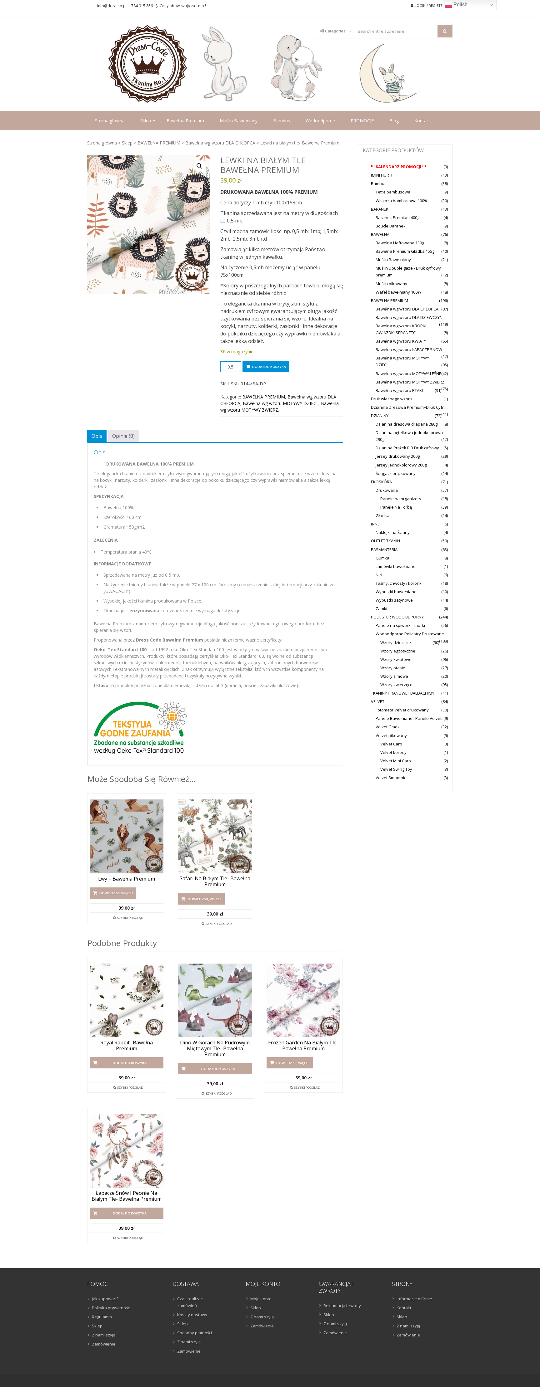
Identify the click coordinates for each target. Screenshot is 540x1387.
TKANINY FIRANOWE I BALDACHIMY (402, 693)
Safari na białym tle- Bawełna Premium (215, 881)
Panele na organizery (400, 498)
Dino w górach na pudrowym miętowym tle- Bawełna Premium (215, 1049)
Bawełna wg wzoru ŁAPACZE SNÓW (409, 349)
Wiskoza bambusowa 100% (402, 200)
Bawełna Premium (185, 121)
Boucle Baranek (391, 226)
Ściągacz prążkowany (396, 473)
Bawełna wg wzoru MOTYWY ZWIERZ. (410, 382)
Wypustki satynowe (394, 600)
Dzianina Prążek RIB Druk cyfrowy (407, 448)
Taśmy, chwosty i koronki (399, 583)
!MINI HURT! (381, 175)
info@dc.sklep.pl (112, 5)
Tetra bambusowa (393, 192)
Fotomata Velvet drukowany (402, 710)
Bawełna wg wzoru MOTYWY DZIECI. (280, 403)
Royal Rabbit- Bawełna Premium (126, 1046)
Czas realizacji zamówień (190, 1302)
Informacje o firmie (414, 1299)
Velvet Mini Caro (395, 761)
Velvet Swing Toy (396, 769)
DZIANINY (379, 415)
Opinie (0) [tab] (123, 435)
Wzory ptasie (392, 668)
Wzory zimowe (394, 676)
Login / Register (430, 5)
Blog (394, 121)
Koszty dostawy (192, 1314)
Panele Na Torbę (396, 507)
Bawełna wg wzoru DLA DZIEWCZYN (409, 317)
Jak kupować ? (105, 1299)
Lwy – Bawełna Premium (126, 879)
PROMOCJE (362, 121)
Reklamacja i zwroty (342, 1305)
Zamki (381, 608)
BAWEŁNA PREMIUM (159, 143)
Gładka (382, 515)
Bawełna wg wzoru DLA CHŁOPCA (220, 143)
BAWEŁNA (380, 234)
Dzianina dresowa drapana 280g (407, 424)
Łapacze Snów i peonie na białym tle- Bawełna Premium (127, 1196)
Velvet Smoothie (391, 777)
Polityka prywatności (111, 1308)
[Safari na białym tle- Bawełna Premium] (215, 836)
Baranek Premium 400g (397, 217)
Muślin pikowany (391, 283)
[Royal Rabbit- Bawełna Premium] (126, 1000)
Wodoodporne (320, 121)
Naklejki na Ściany (393, 532)
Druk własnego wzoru (391, 399)
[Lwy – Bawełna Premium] (126, 836)
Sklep (145, 121)
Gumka (382, 558)
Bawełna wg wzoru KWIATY (401, 341)
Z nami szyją (103, 1335)
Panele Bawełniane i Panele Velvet (409, 718)
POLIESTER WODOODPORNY (397, 617)
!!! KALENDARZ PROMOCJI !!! (398, 166)
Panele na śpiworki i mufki (400, 625)
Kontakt (422, 121)
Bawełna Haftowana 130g (400, 243)
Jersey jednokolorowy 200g (401, 465)
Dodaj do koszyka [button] (130, 1063)
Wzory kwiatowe (396, 659)
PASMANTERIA (384, 549)
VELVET (377, 701)
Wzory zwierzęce (396, 684)
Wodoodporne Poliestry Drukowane (410, 634)
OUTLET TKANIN (385, 541)
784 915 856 (142, 5)
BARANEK (379, 209)
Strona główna (110, 121)
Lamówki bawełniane (396, 566)
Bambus (281, 121)
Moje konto (261, 1299)
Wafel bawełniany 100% (398, 292)
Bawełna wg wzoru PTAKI (399, 390)
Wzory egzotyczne (397, 651)
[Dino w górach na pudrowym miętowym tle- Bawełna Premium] (215, 1000)
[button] (199, 166)
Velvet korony (393, 752)
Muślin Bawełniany (239, 121)
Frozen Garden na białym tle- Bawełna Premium (303, 1046)
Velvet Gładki (388, 727)
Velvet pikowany (391, 735)
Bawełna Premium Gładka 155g (405, 251)
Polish (460, 4)
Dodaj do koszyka (269, 367)
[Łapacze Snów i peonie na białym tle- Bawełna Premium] (126, 1151)
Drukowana (387, 490)
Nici (379, 575)
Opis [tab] (97, 435)
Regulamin (102, 1317)
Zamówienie (103, 1344)
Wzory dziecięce (395, 642)
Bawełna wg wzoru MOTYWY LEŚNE (408, 373)
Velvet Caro (391, 744)
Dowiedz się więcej (116, 893)
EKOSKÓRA (381, 482)
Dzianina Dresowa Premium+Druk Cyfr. (408, 407)
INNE (375, 524)
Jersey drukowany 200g (398, 456)
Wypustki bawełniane (396, 591)
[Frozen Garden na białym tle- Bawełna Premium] (303, 1000)
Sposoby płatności (194, 1333)
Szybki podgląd (130, 918)
